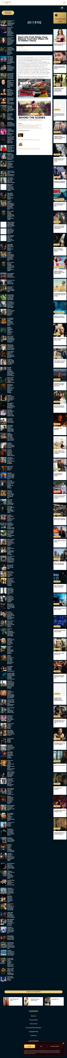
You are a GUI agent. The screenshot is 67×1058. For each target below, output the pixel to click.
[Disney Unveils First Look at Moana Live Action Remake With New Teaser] (3, 542)
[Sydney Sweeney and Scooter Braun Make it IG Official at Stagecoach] (60, 105)
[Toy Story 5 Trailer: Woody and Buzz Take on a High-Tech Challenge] (3, 362)
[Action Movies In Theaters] (60, 779)
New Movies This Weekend (58, 429)
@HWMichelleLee (38, 120)
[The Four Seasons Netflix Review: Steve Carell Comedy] (60, 487)
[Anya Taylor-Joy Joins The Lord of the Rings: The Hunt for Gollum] (3, 180)
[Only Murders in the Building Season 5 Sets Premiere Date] (3, 938)
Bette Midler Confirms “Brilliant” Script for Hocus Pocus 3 (10, 669)
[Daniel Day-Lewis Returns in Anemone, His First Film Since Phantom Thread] (3, 832)
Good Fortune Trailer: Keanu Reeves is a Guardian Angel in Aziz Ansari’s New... (10, 945)
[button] (63, 1043)
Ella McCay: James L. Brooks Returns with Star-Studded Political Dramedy (10, 650)
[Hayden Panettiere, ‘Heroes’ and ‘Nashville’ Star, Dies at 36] (27, 1001)
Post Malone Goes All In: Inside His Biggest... (59, 743)
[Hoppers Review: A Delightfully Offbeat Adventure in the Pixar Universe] (3, 330)
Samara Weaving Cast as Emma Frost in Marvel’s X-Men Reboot (10, 68)
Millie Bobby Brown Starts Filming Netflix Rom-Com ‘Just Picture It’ (11, 733)
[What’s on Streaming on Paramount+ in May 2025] (60, 510)
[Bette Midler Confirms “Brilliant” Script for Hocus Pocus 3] (3, 669)
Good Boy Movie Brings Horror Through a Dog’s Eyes (10, 839)
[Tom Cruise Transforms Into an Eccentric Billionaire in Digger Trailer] (3, 116)
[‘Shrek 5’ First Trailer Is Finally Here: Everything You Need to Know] (3, 173)
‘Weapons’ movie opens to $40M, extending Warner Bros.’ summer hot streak (10, 875)
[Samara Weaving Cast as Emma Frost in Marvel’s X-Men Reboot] (3, 68)
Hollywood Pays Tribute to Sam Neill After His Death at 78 (10, 124)
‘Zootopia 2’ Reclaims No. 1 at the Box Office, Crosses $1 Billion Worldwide (11, 460)
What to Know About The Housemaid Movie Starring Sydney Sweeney (10, 623)
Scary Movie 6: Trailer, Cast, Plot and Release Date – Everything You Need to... (10, 354)
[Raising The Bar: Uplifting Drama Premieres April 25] (60, 689)
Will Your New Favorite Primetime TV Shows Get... (59, 677)
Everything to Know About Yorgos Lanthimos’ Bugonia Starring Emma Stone (10, 817)
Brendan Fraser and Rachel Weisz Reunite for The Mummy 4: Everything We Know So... (10, 615)
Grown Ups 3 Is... (55, 999)
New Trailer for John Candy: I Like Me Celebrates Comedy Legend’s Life (10, 791)
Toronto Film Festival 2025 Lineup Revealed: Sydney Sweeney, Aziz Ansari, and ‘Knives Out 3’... (10, 962)
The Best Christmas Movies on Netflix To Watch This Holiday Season (11, 452)
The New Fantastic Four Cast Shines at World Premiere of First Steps (11, 953)
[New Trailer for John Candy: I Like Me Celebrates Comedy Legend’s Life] (3, 791)
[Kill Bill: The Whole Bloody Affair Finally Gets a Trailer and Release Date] (3, 591)
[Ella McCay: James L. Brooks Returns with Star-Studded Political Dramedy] (3, 649)
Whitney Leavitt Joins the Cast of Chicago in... (60, 44)
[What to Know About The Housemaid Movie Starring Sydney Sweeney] (3, 623)
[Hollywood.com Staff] (60, 15)
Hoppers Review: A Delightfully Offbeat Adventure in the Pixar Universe (10, 331)
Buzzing (57, 244)
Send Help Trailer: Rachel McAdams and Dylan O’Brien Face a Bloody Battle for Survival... (10, 684)
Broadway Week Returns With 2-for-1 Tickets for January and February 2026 (10, 412)
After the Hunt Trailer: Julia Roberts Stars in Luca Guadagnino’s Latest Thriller (10, 971)
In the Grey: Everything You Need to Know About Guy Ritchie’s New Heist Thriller (10, 304)
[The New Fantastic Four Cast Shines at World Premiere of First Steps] (3, 953)
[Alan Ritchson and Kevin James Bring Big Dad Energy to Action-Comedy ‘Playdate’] (3, 581)
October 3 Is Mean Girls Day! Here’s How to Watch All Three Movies (10, 718)
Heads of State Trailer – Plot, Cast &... (59, 654)
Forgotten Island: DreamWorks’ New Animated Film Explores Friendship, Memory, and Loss (10, 205)
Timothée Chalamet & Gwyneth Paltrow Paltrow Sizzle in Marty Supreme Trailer (11, 857)
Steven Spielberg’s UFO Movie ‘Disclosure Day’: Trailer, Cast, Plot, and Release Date (10, 437)
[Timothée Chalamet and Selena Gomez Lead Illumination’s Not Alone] (3, 131)
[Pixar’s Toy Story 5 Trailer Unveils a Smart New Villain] (3, 574)
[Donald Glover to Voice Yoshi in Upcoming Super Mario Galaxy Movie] (3, 297)
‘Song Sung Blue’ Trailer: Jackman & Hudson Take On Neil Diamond (10, 754)
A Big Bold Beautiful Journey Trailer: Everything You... (58, 90)
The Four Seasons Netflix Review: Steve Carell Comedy (60, 497)
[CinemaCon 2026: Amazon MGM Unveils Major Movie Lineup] (3, 231)
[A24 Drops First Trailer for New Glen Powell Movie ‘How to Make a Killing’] (3, 509)
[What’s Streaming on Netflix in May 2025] (60, 577)
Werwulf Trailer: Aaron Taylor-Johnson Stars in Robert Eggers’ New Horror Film (11, 139)
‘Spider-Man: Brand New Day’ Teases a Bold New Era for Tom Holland (11, 915)
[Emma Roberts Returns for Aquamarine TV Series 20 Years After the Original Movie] (3, 148)
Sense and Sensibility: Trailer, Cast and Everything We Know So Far (10, 108)
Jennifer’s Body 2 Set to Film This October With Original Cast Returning (10, 92)
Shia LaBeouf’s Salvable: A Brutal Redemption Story (60, 361)
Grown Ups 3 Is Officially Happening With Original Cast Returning (11, 23)
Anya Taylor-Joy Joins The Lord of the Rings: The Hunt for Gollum (11, 180)
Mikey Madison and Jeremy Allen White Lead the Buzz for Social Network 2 (10, 922)
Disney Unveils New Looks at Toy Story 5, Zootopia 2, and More (10, 808)
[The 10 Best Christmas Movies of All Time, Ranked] (3, 421)
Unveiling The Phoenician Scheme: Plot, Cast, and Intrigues (60, 294)
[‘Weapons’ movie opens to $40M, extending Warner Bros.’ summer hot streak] (3, 874)
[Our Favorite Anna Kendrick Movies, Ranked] (60, 465)
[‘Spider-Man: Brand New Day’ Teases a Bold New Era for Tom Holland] (3, 915)
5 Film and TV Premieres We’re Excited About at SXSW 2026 (10, 289)
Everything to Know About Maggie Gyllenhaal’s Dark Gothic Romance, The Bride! (10, 322)
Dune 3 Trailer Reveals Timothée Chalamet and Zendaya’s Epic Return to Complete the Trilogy (10, 215)
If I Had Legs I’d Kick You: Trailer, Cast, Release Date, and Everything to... (10, 866)
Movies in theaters (8, 12)
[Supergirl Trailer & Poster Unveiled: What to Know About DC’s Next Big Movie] (3, 475)
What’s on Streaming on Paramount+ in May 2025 (60, 519)
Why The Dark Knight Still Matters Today (60, 609)
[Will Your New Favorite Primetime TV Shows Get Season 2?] (60, 667)
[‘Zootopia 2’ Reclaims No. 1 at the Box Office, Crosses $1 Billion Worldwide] (3, 460)
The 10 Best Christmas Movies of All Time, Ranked (10, 420)
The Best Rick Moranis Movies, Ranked (10, 740)
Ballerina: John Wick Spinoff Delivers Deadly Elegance (59, 317)
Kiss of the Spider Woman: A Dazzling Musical (58, 250)
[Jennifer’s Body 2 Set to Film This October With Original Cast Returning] (3, 92)
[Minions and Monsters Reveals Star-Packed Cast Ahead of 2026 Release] (3, 187)
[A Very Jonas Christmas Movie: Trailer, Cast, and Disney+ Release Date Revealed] (3, 781)
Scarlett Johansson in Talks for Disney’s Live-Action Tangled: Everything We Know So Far (10, 694)
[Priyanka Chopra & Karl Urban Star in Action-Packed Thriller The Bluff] (3, 398)
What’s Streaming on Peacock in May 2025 (59, 564)
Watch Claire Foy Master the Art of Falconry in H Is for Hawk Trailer (11, 606)
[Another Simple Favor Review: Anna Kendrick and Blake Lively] (60, 442)
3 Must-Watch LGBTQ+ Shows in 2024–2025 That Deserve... (59, 227)
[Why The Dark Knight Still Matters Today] (60, 599)
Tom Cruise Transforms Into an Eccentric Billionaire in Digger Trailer (10, 116)
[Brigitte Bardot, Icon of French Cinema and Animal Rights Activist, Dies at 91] (60, 150)
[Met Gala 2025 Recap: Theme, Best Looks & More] (60, 397)
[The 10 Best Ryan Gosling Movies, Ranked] (3, 979)
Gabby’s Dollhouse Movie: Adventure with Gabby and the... (59, 272)
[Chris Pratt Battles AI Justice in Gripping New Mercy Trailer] (3, 502)
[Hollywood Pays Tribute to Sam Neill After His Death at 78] (3, 125)
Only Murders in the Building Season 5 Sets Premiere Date (10, 937)
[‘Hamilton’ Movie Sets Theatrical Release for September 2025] (3, 898)
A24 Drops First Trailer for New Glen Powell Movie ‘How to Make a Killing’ (10, 509)
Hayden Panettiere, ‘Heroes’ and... (35, 1000)
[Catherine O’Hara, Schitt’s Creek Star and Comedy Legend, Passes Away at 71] (60, 127)
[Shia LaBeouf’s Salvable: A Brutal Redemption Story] (60, 352)
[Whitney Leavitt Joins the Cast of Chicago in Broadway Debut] (60, 35)
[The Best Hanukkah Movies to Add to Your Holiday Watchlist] (3, 445)
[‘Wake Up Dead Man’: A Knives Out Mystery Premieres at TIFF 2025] (3, 774)
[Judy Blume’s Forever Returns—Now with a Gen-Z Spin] (60, 375)
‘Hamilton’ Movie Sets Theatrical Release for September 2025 (10, 899)
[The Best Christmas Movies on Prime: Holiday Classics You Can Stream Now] (3, 493)
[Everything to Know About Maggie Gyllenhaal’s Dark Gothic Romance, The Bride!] (3, 321)
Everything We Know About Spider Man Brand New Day (11, 275)
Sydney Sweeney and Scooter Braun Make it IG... (59, 115)
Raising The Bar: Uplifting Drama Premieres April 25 (58, 699)
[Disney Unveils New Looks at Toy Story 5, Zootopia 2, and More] (3, 808)
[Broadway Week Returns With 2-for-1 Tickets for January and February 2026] (3, 412)
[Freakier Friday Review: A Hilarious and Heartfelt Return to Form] (3, 883)
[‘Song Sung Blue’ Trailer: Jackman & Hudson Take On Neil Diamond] (3, 754)
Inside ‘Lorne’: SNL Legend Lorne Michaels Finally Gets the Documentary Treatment (10, 339)
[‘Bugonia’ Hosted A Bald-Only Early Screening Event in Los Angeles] (3, 641)
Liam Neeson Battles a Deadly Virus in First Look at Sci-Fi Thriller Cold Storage (10, 906)
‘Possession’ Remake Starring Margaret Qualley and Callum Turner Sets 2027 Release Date (10, 31)
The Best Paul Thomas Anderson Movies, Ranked (10, 726)
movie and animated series (37, 57)
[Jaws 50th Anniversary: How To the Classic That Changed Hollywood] (60, 195)
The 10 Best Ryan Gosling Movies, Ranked (10, 978)
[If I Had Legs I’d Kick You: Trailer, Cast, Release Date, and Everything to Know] (3, 866)
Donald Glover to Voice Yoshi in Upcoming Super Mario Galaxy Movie (10, 297)
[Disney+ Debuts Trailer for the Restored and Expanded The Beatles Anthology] (3, 550)
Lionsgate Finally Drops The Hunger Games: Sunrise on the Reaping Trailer (10, 525)
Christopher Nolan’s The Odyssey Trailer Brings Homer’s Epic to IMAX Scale (10, 428)
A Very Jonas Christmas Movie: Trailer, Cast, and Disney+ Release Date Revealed (10, 782)
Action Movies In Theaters (58, 788)
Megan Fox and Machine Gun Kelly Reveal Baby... (59, 182)
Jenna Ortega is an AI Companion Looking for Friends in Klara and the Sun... (10, 165)
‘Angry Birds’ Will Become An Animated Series (29, 128)
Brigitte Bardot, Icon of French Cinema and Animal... (59, 160)
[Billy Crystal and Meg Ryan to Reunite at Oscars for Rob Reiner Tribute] (3, 347)
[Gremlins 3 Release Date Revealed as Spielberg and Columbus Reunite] (3, 598)
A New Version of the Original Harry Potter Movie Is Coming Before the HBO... (10, 533)
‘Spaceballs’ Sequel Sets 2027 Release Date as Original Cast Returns (10, 196)
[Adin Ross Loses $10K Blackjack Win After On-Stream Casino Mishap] (60, 58)
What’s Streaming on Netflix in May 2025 (59, 586)
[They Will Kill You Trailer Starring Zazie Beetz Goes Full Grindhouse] (3, 406)
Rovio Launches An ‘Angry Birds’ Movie (28, 126)
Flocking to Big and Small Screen (30, 125)
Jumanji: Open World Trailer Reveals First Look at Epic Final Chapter (10, 76)
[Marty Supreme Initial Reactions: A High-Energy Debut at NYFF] (3, 710)
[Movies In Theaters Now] (60, 757)
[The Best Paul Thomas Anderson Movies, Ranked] (3, 726)
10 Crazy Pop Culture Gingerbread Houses (29, 148)
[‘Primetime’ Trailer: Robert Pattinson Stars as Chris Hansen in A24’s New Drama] (3, 50)
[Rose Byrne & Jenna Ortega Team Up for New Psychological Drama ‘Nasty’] (3, 100)
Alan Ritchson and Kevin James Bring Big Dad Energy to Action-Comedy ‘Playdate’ (11, 582)
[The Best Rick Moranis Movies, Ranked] (3, 741)
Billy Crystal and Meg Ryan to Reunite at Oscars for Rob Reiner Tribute (10, 347)
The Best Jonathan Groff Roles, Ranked (59, 631)
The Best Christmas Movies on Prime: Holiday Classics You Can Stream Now (10, 494)
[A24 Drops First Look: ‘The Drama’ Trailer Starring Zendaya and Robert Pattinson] (3, 483)
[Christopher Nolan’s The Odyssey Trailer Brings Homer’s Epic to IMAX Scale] (3, 428)
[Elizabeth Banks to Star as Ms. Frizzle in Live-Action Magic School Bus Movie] (3, 156)
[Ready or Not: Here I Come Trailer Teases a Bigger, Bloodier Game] (3, 380)
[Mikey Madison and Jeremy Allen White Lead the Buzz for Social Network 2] (3, 922)
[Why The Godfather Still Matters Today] (60, 330)
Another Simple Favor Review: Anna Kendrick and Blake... (59, 452)
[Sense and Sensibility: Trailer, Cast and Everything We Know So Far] (3, 108)
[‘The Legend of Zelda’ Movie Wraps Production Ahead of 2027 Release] (3, 238)
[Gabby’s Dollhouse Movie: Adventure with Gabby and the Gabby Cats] (60, 262)
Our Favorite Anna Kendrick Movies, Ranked (58, 474)
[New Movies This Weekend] (60, 420)
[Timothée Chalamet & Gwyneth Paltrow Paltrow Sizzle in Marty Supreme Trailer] (3, 856)
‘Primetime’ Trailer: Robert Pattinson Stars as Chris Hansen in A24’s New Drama (10, 51)
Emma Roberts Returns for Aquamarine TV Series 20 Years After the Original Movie (10, 148)
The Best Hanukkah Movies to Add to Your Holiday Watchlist (10, 445)
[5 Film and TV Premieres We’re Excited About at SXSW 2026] (3, 289)
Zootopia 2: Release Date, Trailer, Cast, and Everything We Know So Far (10, 930)
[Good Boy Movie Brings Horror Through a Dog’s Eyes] (3, 840)
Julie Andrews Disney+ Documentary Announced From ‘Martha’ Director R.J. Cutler (10, 84)
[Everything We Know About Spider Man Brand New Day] (3, 276)
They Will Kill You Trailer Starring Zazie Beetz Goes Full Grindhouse (11, 406)
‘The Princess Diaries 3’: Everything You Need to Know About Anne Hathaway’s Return (10, 41)
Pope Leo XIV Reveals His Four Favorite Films (10, 566)
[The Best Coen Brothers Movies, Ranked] (3, 825)
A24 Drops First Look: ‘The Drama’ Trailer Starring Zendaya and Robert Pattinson (10, 484)
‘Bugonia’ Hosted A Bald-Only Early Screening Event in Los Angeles (10, 641)
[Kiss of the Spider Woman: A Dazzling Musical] (60, 240)
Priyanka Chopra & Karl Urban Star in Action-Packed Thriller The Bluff (10, 398)
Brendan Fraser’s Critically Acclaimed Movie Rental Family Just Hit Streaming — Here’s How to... (11, 371)
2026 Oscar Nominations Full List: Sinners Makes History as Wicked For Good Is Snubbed (10, 388)
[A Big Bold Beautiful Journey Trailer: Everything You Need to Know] (60, 80)
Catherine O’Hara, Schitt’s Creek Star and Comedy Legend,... (59, 137)
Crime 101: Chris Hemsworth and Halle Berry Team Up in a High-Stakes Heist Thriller (11, 632)
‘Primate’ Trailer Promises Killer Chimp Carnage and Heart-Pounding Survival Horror (11, 676)
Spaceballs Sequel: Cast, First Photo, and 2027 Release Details (11, 747)
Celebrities (57, 39)
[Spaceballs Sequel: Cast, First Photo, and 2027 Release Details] (3, 748)
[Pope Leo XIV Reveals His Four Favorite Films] (3, 567)
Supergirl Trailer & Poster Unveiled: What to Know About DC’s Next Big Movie (11, 475)
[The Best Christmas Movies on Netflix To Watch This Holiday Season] (3, 452)
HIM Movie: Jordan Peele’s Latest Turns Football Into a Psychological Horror (10, 891)
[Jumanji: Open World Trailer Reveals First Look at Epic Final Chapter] (3, 76)
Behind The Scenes (59, 199)
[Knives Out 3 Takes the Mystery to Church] (3, 469)
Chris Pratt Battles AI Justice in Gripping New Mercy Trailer (10, 502)
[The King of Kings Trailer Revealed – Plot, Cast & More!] (60, 802)
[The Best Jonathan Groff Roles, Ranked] (60, 622)
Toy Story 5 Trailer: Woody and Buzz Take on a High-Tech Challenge (10, 362)
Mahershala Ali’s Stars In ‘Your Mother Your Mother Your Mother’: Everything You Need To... (10, 60)
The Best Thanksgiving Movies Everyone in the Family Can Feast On (11, 518)
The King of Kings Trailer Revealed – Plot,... (59, 811)
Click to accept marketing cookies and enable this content (34, 88)
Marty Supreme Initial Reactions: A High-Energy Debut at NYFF (10, 710)
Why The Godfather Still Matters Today (59, 339)
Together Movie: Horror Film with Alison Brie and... (59, 722)
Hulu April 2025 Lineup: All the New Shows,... (59, 833)
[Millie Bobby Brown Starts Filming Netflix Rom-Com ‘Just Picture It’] (3, 733)
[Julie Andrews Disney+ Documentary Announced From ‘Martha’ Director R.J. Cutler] (3, 83)
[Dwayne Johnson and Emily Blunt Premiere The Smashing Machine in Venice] (3, 799)
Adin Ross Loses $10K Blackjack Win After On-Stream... (59, 67)
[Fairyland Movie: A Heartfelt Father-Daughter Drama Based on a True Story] (3, 847)
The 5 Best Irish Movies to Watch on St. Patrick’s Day (11, 282)
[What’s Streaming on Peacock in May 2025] (60, 554)
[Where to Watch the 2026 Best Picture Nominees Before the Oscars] (3, 312)
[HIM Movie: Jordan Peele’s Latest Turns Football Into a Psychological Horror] (3, 891)
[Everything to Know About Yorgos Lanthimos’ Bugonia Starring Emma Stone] (3, 816)
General (56, 604)
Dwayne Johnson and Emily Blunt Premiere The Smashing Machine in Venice (10, 800)
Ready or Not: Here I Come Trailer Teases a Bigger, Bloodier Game (10, 380)
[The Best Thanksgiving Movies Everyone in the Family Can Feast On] (3, 517)
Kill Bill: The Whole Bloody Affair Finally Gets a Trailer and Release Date (10, 591)
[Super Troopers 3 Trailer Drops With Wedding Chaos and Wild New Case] (3, 225)
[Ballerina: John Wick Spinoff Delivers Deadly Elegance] (60, 307)
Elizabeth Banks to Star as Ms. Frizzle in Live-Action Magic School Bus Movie (10, 156)
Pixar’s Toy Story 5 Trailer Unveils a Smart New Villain (10, 574)
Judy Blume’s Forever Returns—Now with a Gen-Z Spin (59, 385)
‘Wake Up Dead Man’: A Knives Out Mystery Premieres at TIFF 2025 (10, 774)
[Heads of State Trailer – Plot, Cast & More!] (60, 644)
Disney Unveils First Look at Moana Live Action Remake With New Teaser (10, 542)
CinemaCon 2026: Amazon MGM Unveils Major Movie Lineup (10, 231)
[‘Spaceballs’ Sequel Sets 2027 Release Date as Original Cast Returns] (3, 196)
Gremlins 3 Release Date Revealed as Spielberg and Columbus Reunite (10, 598)
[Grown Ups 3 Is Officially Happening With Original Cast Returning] (3, 23)
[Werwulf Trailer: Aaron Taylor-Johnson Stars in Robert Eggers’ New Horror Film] (3, 139)
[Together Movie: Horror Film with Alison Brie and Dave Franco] (60, 712)
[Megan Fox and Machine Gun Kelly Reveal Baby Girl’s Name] (60, 173)
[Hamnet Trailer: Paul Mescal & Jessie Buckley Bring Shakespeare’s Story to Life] (3, 702)
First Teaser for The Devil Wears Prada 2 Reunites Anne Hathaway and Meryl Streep (10, 559)
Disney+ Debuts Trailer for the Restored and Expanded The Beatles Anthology (10, 551)
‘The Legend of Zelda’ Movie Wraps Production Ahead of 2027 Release (10, 238)
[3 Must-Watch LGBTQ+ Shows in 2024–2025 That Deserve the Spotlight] (60, 217)
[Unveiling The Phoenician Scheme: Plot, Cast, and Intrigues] (60, 285)
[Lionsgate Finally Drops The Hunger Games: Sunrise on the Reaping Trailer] (3, 525)
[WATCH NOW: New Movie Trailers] (60, 532)
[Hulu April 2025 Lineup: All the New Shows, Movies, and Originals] (60, 824)
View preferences (54, 1046)
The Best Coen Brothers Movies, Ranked (10, 824)
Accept (29, 1046)
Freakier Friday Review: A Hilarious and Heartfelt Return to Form (10, 883)
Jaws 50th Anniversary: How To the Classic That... (59, 205)
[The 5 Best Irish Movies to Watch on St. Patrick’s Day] (3, 282)
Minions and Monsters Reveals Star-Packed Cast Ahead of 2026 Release (10, 187)
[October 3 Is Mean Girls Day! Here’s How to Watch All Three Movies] (3, 718)
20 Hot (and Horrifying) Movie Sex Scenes (29, 139)
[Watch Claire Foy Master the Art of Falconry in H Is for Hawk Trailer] (3, 606)
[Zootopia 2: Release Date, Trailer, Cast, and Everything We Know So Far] (3, 930)
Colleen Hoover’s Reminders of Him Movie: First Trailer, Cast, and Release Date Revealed (10, 659)
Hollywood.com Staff (22, 50)
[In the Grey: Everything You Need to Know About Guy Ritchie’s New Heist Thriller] (3, 304)
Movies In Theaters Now (59, 765)
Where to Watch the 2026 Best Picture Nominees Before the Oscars (10, 312)
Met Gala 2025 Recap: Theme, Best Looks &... (59, 406)
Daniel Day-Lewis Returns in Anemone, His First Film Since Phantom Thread (10, 832)
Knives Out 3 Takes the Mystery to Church (10, 468)
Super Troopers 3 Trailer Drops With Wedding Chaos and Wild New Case (10, 225)
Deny (41, 1046)
